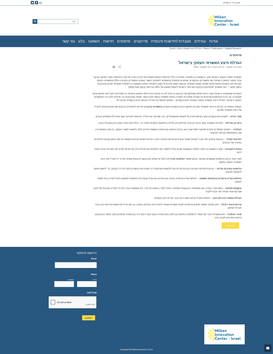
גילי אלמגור (231, 67)
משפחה (70, 280)
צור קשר (68, 41)
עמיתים (200, 41)
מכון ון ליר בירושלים (231, 3)
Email (93, 258)
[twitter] (32, 2)
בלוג (81, 41)
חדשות (108, 41)
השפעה (94, 41)
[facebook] (36, 2)
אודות (213, 41)
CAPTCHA (92, 293)
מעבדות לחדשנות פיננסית (171, 41)
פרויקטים (141, 41)
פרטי (95, 280)
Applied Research (233, 48)
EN (40, 3)
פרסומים (123, 41)
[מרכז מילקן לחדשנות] (205, 20)
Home (206, 48)
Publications (217, 48)
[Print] (113, 67)
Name (94, 274)
